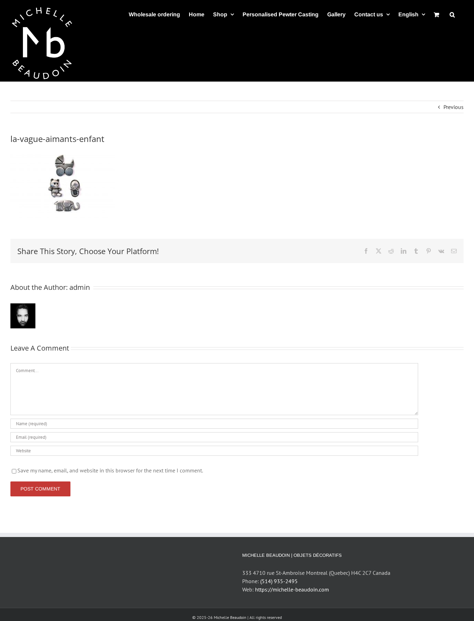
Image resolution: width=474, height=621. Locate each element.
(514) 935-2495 (279, 581)
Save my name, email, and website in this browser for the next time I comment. (110, 470)
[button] (452, 14)
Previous (453, 106)
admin (79, 287)
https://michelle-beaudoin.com (292, 589)
